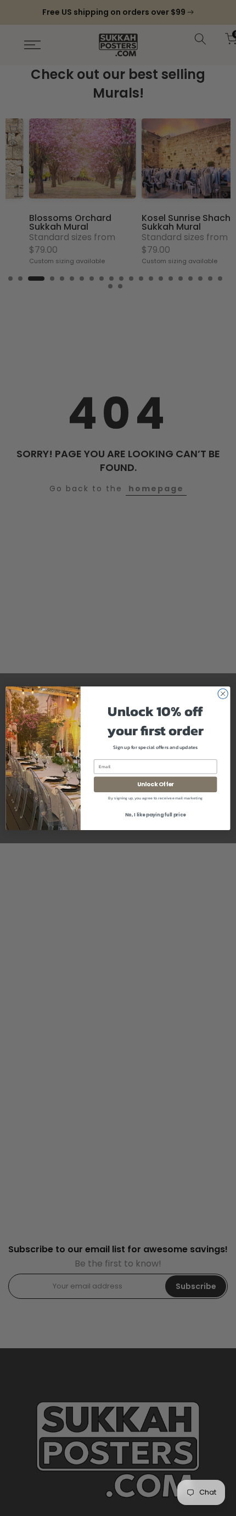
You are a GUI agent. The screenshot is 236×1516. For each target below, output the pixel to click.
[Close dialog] (223, 694)
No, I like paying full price (155, 814)
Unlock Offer (155, 784)
